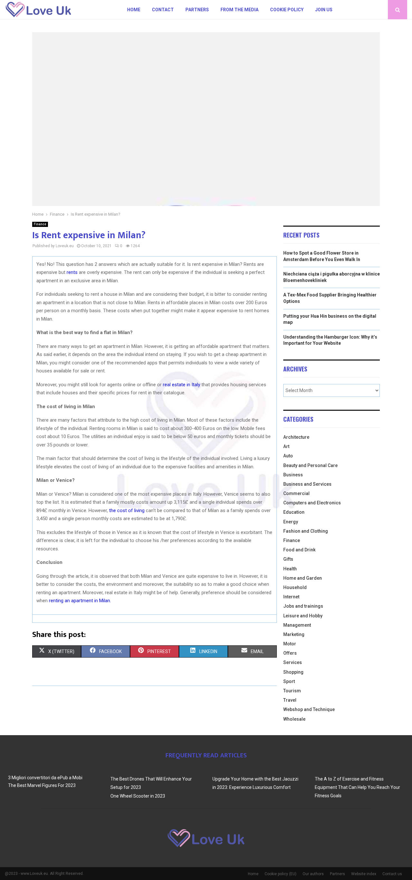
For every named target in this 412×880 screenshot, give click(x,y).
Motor (289, 643)
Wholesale (294, 719)
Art (286, 446)
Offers (290, 653)
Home (133, 9)
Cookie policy (287, 9)
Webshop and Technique (309, 709)
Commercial (296, 493)
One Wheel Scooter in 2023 (137, 796)
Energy (290, 521)
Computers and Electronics (312, 502)
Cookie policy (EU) (280, 874)
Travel (289, 700)
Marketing (293, 634)
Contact (163, 9)
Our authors (313, 874)
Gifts (288, 559)
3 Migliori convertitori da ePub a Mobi (45, 777)
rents (71, 272)
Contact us (392, 874)
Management (297, 625)
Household (295, 587)
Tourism (292, 690)
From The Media (239, 9)
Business (293, 474)
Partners (197, 9)
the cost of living (126, 510)
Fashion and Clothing (305, 531)
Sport (289, 681)
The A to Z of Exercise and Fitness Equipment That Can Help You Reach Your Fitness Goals (357, 787)
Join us (323, 9)
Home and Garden (302, 578)
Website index (363, 874)
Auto (288, 455)
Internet (291, 596)
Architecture (296, 437)
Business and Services (307, 484)
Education (293, 512)
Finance (40, 224)
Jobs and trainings (303, 606)
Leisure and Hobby (303, 615)
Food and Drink (299, 549)
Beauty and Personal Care (310, 465)
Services (292, 662)
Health (290, 568)
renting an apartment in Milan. (79, 601)
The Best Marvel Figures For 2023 (42, 785)
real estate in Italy (181, 385)
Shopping (293, 672)
